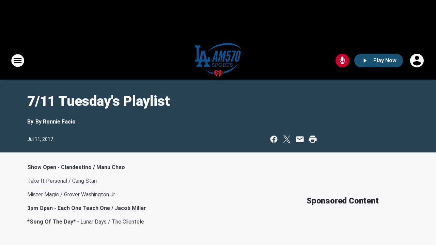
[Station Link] (218, 60)
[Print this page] (312, 139)
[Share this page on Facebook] (274, 139)
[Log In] (417, 60)
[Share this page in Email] (300, 139)
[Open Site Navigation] (18, 60)
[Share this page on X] (287, 139)
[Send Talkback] (342, 60)
